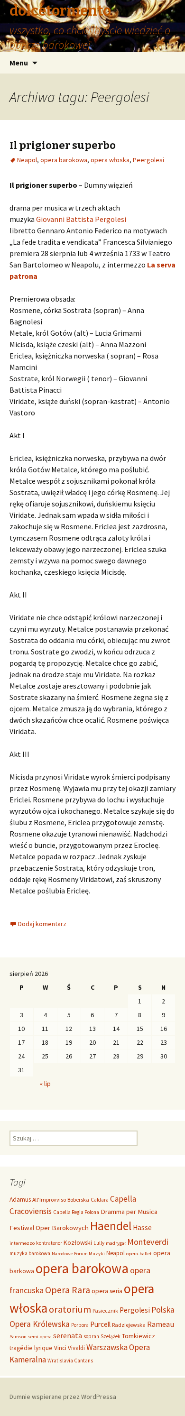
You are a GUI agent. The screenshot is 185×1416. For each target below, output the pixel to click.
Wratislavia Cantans (70, 1360)
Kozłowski (78, 1242)
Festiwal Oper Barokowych (49, 1227)
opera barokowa (63, 160)
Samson (18, 1336)
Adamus (20, 1199)
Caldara (100, 1199)
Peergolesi (148, 160)
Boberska (78, 1199)
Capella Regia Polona (76, 1212)
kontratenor (49, 1243)
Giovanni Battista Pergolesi (81, 219)
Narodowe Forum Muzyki (78, 1253)
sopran (91, 1336)
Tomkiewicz (138, 1336)
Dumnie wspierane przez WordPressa (62, 1396)
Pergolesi (135, 1310)
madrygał (116, 1243)
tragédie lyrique (31, 1348)
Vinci (60, 1348)
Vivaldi (76, 1348)
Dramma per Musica (129, 1211)
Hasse (142, 1227)
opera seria (107, 1291)
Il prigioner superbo (62, 145)
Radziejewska (129, 1324)
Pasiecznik (105, 1310)
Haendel (110, 1225)
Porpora (80, 1325)
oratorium (70, 1309)
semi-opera (40, 1336)
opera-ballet (139, 1253)
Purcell (100, 1324)
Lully (98, 1243)
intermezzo (22, 1243)
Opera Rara (67, 1290)
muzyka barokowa (29, 1253)
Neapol (27, 160)
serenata (67, 1335)
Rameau (160, 1324)
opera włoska (110, 160)
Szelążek (110, 1336)
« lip (45, 1083)
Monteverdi (147, 1241)
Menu (18, 62)
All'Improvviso (49, 1199)
